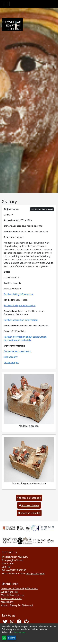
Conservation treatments (17, 351)
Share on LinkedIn (30, 512)
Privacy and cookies (11, 598)
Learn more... (20, 632)
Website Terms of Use (12, 595)
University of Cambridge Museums (19, 588)
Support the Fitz (9, 591)
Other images (11, 362)
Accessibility (7, 601)
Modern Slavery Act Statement (17, 605)
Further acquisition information (21, 319)
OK (4, 637)
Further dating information (18, 294)
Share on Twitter (30, 505)
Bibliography (10, 356)
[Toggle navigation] (6, 4)
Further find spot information (19, 305)
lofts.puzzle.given (35, 573)
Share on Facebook (30, 497)
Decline (11, 637)
